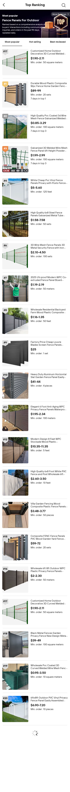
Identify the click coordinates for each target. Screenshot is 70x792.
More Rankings (59, 14)
